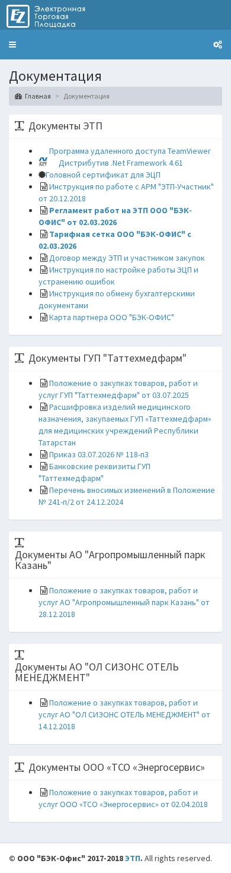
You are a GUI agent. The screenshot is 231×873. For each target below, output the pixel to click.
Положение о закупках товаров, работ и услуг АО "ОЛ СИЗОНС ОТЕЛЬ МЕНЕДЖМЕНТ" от (124, 714)
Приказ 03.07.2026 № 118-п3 (99, 454)
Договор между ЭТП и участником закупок (127, 257)
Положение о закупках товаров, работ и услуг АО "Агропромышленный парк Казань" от (124, 602)
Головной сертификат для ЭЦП (103, 174)
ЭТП (132, 858)
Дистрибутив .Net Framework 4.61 (121, 162)
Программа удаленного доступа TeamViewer (130, 151)
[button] (12, 44)
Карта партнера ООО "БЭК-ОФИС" (111, 317)
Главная (38, 95)
